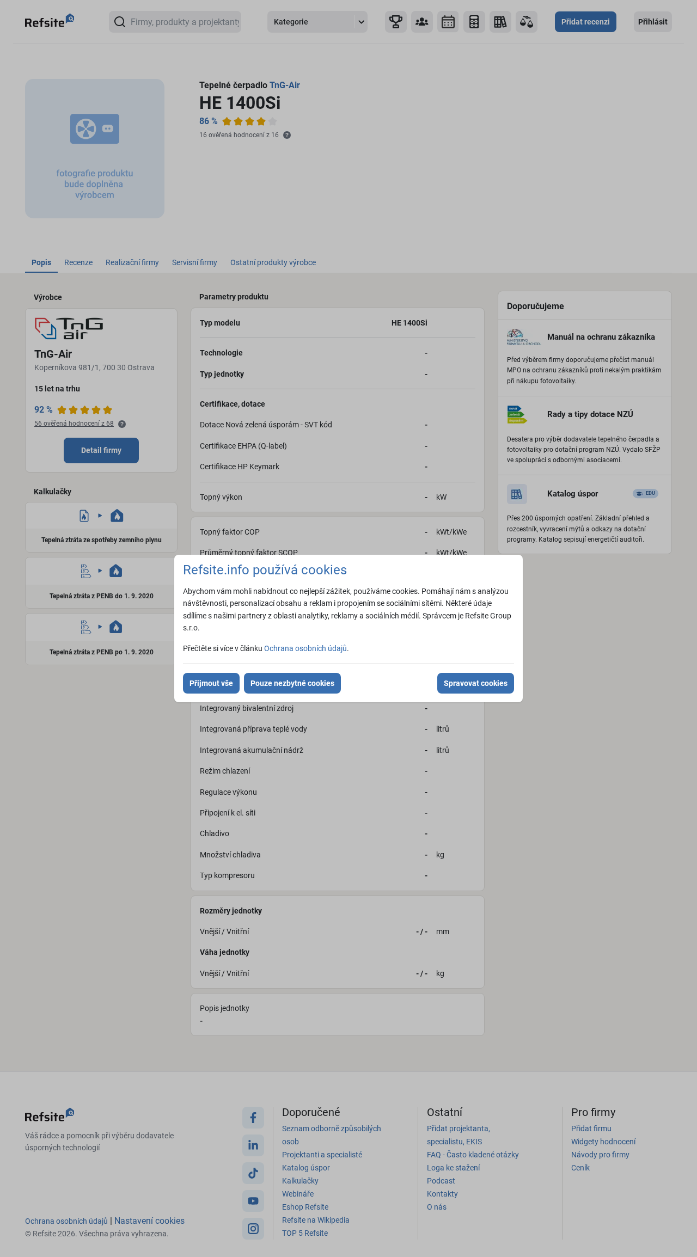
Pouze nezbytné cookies (292, 683)
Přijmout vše (211, 683)
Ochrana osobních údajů (305, 648)
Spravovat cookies (476, 683)
